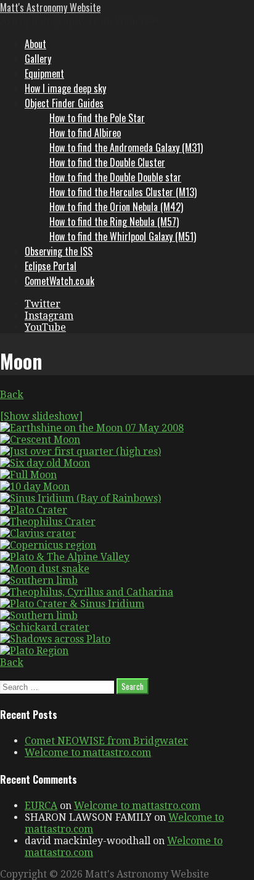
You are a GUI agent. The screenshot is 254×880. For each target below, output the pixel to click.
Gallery (38, 58)
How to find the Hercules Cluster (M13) (123, 192)
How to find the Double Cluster (107, 162)
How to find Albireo (85, 132)
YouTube (45, 327)
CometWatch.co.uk (59, 280)
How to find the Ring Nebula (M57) (114, 221)
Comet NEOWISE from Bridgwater (106, 741)
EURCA (41, 806)
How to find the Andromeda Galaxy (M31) (126, 147)
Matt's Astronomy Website (50, 7)
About (35, 43)
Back (11, 395)
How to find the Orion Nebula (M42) (116, 206)
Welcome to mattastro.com (88, 752)
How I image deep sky (65, 88)
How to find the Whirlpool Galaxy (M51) (122, 236)
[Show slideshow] (41, 416)
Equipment (44, 73)
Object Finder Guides (64, 103)
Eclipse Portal (50, 266)
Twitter (42, 304)
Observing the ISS (58, 251)
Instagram (49, 316)
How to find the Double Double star (115, 177)
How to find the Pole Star (97, 117)
